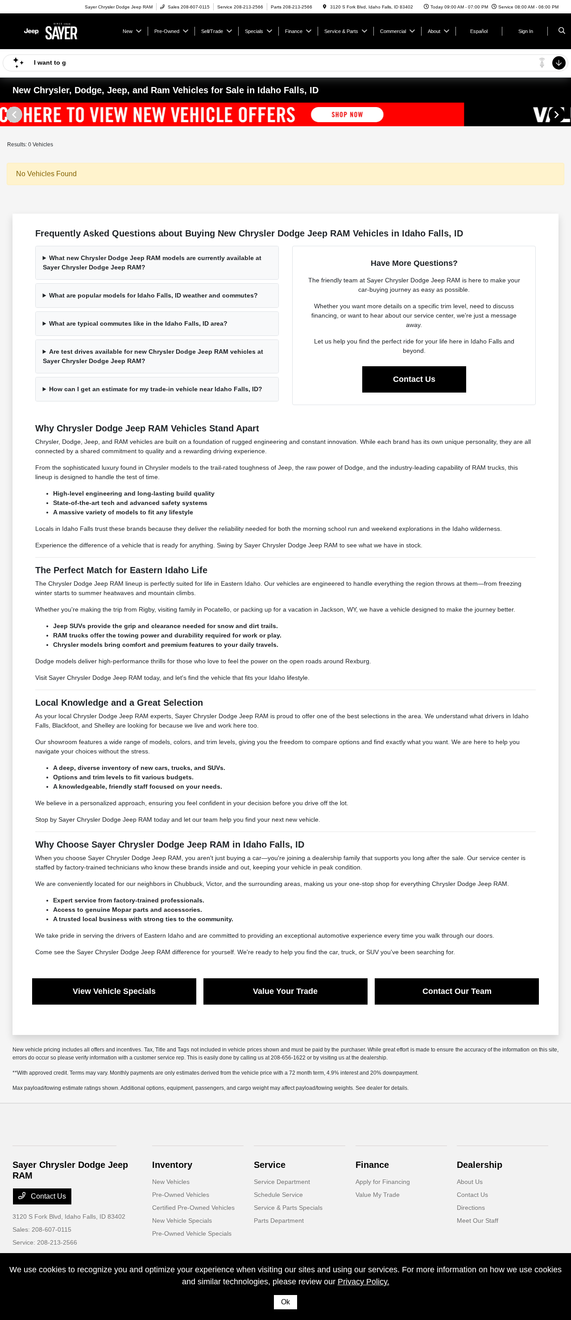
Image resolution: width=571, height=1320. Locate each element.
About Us (470, 1181)
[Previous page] (13, 114)
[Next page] (557, 114)
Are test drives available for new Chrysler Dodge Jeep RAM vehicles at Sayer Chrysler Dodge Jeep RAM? (153, 356)
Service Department (282, 1181)
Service (270, 1165)
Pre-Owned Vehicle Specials (192, 1233)
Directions (471, 1207)
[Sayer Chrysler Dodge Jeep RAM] (52, 30)
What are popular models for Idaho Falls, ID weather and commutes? (153, 295)
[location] (325, 6)
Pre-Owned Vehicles (180, 1194)
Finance (372, 1165)
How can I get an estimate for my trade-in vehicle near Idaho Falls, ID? (155, 389)
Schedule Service (278, 1194)
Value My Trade (378, 1194)
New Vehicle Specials (182, 1220)
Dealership (479, 1165)
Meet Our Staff (477, 1220)
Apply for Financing (383, 1181)
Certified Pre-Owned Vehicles (193, 1207)
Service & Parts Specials (288, 1207)
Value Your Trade (285, 991)
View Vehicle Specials (114, 991)
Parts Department (279, 1220)
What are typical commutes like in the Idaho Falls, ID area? (138, 323)
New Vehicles (171, 1181)
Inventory (172, 1165)
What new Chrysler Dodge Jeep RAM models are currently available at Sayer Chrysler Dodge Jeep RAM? (152, 262)
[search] (562, 31)
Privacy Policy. (363, 1281)
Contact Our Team (457, 991)
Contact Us (414, 379)
